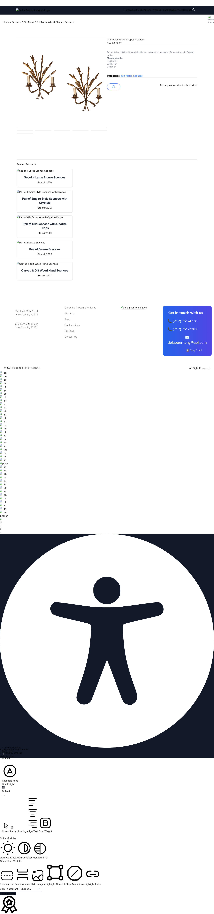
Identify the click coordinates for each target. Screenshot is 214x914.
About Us (135, 9)
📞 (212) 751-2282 (182, 329)
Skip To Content (9, 888)
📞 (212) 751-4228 (182, 320)
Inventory (146, 9)
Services (178, 9)
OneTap (18, 752)
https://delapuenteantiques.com (26, 337)
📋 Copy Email (194, 350)
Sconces (16, 22)
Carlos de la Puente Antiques (80, 307)
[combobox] (4, 452)
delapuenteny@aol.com (26, 341)
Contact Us (71, 336)
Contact (187, 9)
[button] (10, 772)
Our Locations (166, 9)
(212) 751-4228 (35, 2)
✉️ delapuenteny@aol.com (187, 340)
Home (127, 9)
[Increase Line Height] (3, 787)
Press (155, 9)
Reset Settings (8, 893)
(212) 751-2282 (60, 2)
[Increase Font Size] (3, 754)
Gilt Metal (28, 22)
